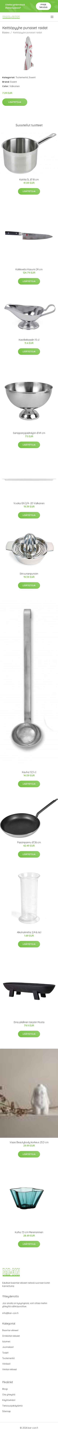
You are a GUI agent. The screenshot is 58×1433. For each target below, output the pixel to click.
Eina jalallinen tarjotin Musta (29, 1022)
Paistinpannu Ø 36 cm (29, 842)
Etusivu (5, 32)
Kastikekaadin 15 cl (29, 339)
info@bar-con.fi (10, 1313)
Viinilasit (6, 1363)
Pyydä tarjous (43, 5)
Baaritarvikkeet (10, 1330)
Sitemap (6, 1411)
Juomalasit (8, 1347)
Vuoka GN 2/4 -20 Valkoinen (29, 503)
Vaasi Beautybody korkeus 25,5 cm (29, 1142)
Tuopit (5, 1352)
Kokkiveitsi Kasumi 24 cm (29, 269)
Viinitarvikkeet (9, 1369)
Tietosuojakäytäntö (12, 1405)
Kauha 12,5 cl (29, 772)
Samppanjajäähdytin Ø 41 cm (29, 433)
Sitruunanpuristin (29, 573)
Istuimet (6, 1341)
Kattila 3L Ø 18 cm (29, 179)
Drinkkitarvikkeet (11, 1335)
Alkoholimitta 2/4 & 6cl (29, 932)
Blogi (5, 1388)
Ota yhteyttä (8, 1394)
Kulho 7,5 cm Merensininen (29, 1232)
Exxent (32, 77)
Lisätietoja (14, 102)
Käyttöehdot (8, 1400)
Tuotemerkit (22, 77)
